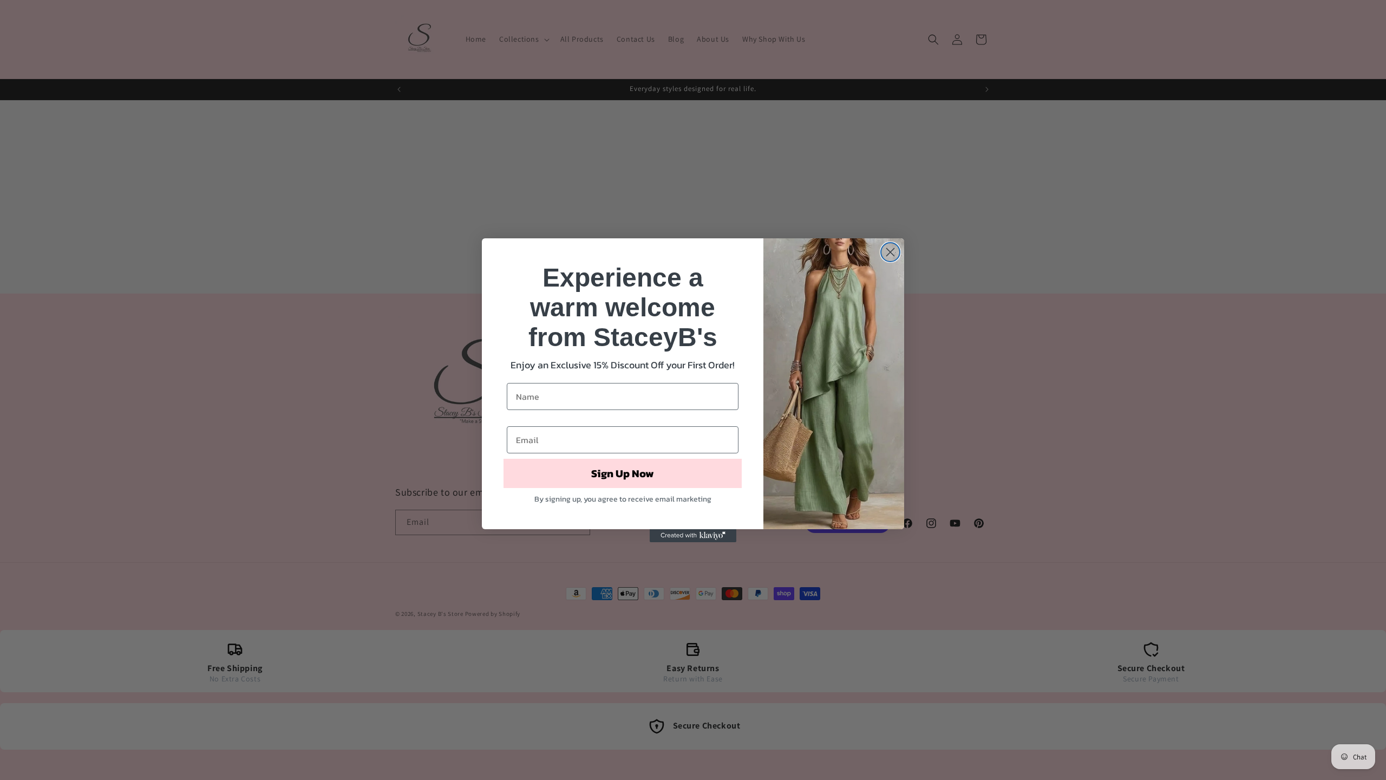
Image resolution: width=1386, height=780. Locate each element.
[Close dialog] (890, 252)
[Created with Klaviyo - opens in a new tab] (693, 535)
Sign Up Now (622, 473)
